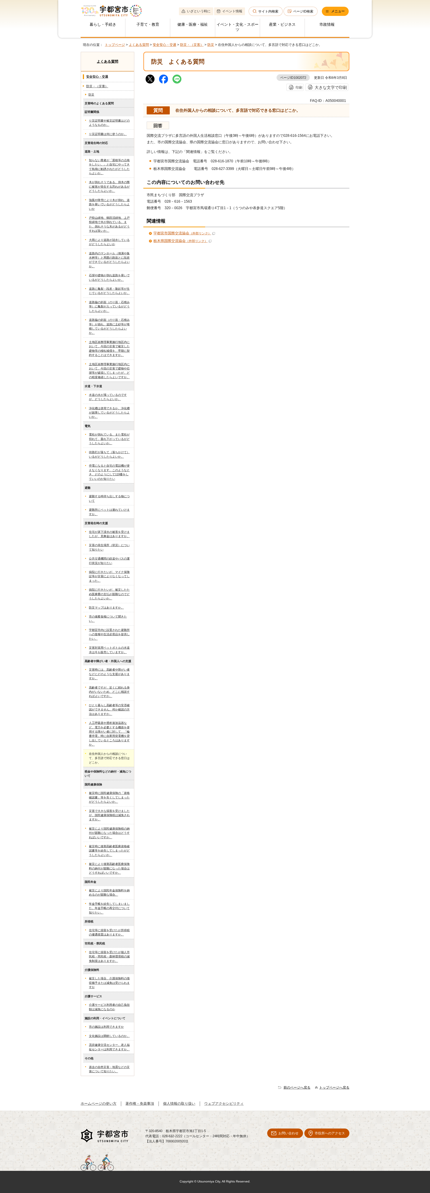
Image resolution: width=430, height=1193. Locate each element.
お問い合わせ (288, 1133)
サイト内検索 (268, 11)
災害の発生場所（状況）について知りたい (109, 547)
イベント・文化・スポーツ (237, 27)
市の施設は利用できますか (106, 1026)
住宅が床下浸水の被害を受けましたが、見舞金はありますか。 (109, 534)
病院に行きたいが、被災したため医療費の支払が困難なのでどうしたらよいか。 (109, 594)
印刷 (299, 87)
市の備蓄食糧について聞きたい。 (108, 618)
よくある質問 (139, 45)
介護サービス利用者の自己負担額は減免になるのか (109, 1007)
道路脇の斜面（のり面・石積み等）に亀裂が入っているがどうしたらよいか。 (109, 306)
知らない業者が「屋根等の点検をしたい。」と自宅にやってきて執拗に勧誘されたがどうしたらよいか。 (109, 167)
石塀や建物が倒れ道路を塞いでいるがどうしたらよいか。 (109, 277)
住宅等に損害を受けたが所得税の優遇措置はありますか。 (109, 932)
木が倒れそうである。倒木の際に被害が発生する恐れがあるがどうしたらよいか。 (109, 186)
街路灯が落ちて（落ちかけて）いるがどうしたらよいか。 (109, 454)
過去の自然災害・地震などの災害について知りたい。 (109, 1069)
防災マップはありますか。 (106, 607)
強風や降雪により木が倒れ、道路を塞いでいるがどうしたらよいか (109, 204)
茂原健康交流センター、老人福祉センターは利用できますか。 (109, 1047)
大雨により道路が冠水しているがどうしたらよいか (109, 242)
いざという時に (199, 11)
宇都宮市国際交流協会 (182, 233)
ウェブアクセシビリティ (224, 1103)
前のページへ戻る (297, 1087)
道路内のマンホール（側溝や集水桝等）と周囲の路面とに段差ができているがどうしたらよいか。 (109, 260)
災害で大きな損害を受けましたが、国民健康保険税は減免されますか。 (109, 815)
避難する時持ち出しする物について (109, 498)
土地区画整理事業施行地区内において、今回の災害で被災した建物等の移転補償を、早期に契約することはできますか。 (109, 348)
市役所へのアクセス (330, 1133)
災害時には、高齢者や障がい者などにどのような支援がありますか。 (109, 674)
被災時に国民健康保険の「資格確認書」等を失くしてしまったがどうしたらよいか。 (109, 797)
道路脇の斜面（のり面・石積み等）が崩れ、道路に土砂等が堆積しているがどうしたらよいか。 (109, 326)
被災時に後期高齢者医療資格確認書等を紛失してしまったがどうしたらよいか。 (109, 851)
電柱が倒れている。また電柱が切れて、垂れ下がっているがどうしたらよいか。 (109, 439)
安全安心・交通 (164, 45)
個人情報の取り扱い (179, 1103)
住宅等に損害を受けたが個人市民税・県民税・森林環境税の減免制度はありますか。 (109, 957)
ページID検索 (303, 11)
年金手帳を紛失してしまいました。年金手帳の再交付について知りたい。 (109, 908)
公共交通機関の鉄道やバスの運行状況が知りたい (109, 560)
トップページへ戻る (334, 1087)
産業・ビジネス (282, 24)
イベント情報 (232, 11)
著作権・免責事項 (139, 1103)
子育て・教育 (147, 24)
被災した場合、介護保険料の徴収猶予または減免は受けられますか (109, 983)
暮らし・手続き (103, 24)
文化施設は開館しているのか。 (109, 1036)
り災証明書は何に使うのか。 (108, 134)
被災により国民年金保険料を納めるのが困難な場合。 (109, 892)
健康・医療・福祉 (192, 24)
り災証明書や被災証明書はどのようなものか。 (109, 123)
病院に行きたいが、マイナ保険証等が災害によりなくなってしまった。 (109, 576)
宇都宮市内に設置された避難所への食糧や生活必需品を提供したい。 (109, 634)
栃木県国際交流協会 (180, 241)
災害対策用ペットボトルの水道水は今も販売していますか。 (109, 650)
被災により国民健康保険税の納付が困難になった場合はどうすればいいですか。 (109, 833)
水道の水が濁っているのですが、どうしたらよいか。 (108, 397)
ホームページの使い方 (98, 1103)
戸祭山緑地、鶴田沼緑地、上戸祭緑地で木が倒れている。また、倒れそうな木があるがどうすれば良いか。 (109, 224)
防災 (210, 45)
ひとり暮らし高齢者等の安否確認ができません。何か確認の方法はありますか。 (109, 710)
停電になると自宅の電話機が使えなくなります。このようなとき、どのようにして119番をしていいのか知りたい (109, 472)
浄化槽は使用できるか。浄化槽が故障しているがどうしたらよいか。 (109, 413)
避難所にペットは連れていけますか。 (109, 512)
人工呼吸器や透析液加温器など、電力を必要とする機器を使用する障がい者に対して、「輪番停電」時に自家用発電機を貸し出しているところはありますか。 (109, 733)
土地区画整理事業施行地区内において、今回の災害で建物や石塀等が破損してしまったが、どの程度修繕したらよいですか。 (109, 371)
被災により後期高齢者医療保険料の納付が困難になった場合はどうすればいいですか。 (109, 868)
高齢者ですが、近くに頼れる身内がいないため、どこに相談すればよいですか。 (109, 692)
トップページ (115, 45)
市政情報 (327, 24)
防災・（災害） (192, 45)
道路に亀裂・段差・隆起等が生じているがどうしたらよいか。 (109, 291)
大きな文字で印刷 (331, 87)
